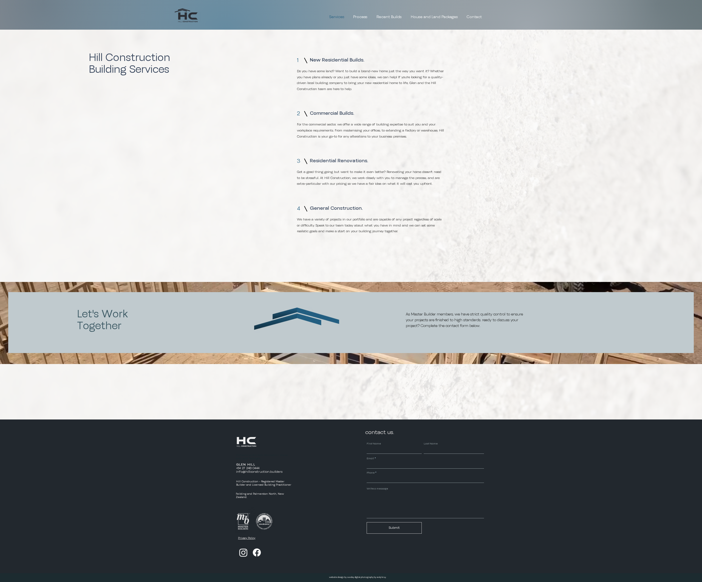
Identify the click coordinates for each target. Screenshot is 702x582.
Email (370, 458)
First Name (374, 443)
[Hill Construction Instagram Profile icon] (243, 552)
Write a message (377, 488)
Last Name (431, 443)
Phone (371, 472)
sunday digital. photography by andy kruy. (367, 577)
